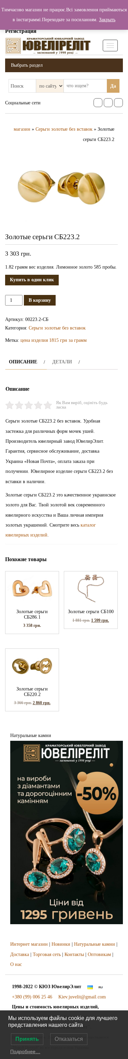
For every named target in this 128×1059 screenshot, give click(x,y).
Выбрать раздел (27, 65)
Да (113, 86)
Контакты (74, 954)
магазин (22, 129)
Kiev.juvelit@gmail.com (82, 996)
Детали (62, 361)
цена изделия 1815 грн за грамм (53, 340)
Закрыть (107, 19)
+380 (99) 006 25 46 (32, 996)
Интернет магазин (29, 944)
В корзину (40, 300)
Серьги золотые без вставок (64, 129)
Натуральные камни (94, 944)
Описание (23, 361)
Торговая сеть (47, 954)
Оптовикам (99, 954)
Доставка (19, 954)
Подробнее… (25, 1051)
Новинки (61, 944)
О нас (16, 964)
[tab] (26, 362)
